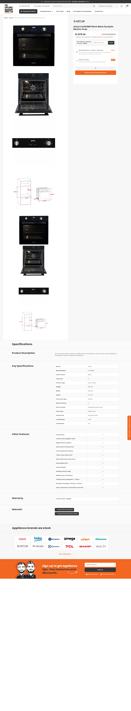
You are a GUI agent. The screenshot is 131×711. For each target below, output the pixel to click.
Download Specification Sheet (68, 513)
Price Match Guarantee (42, 6)
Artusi (11, 18)
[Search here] (94, 6)
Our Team (60, 11)
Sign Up (100, 570)
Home (6, 18)
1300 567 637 (25, 6)
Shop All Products (29, 11)
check (111, 42)
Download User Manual (65, 509)
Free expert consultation (82, 11)
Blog (68, 11)
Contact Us (99, 11)
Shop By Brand (45, 11)
